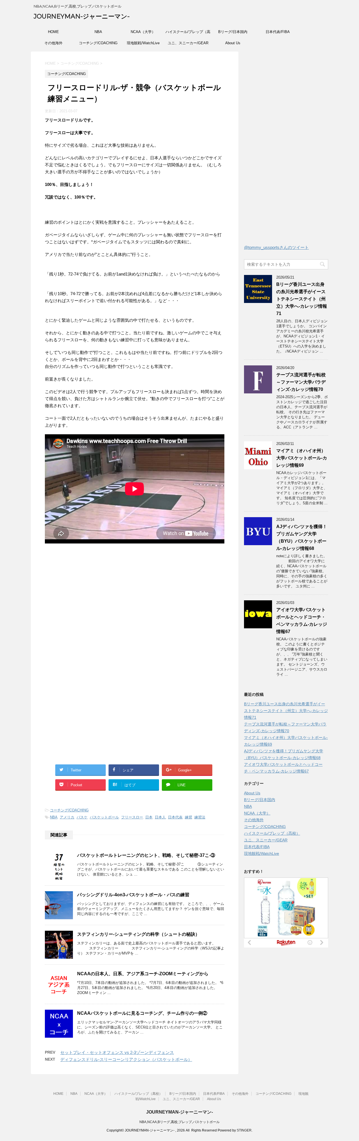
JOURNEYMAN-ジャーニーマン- (82, 16)
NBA (98, 32)
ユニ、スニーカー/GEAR (188, 43)
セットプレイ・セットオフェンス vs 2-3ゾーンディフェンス (117, 1052)
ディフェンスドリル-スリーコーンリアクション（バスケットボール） (126, 1059)
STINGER (244, 1130)
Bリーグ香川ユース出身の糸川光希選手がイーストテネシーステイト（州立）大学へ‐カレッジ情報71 (301, 299)
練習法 (199, 817)
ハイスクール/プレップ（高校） (187, 34)
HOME (53, 32)
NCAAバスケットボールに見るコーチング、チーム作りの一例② (142, 1013)
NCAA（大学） (143, 32)
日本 (149, 817)
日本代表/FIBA (278, 32)
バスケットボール (104, 817)
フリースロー (132, 817)
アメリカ (67, 817)
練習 (188, 817)
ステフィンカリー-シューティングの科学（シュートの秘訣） (138, 934)
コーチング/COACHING (98, 43)
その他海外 (53, 43)
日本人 (160, 817)
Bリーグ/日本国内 (232, 32)
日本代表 (175, 817)
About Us (232, 43)
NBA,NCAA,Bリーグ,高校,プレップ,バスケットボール (179, 1122)
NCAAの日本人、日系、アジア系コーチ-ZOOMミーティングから (142, 973)
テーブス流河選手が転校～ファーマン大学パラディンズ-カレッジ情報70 (301, 382)
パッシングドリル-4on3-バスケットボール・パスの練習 (133, 894)
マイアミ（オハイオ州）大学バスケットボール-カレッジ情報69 (301, 458)
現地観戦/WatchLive (143, 43)
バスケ (82, 817)
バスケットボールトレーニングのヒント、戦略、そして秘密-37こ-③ (146, 855)
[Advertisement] (92, 608)
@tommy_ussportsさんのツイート (276, 247)
